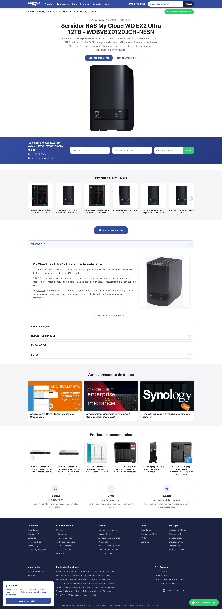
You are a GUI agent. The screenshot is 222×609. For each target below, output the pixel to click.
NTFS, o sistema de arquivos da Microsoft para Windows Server (85, 583)
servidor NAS (76, 269)
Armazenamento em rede (109, 538)
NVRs (143, 538)
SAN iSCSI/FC (34, 545)
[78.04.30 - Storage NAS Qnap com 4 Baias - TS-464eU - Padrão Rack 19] (40, 452)
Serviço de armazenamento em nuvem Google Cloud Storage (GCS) (87, 587)
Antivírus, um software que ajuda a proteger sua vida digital (83, 579)
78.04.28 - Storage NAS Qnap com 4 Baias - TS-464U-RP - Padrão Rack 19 (69, 471)
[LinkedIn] (157, 590)
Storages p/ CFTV (149, 534)
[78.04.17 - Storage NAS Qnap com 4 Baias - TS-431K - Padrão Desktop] (96, 452)
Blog (74, 4)
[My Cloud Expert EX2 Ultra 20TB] (181, 195)
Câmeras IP (146, 542)
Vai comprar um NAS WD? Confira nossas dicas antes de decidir (85, 571)
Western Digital (97, 20)
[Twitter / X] (183, 590)
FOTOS (35, 354)
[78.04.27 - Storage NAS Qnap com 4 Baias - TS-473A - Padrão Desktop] (125, 452)
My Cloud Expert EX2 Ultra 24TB (125, 211)
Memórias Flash (35, 542)
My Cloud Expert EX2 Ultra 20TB (181, 211)
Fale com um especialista (179, 11)
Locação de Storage (178, 530)
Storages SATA (176, 542)
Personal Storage (64, 538)
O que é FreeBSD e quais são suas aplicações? (77, 595)
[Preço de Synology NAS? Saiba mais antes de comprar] (167, 396)
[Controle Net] (34, 4)
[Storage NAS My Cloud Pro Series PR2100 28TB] (96, 195)
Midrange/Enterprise (37, 549)
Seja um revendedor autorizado (169, 579)
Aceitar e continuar (28, 601)
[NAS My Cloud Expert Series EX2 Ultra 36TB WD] (68, 195)
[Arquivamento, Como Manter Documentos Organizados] (55, 396)
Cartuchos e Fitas (106, 553)
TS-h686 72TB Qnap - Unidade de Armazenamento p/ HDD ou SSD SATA (181, 471)
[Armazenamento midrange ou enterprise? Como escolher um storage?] (111, 396)
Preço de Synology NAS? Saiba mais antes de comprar (166, 415)
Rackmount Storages (65, 542)
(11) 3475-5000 (55, 500)
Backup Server (105, 534)
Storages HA (33, 534)
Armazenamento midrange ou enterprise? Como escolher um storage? (108, 415)
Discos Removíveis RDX (109, 545)
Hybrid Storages (63, 549)
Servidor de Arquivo (107, 530)
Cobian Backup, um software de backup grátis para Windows (83, 591)
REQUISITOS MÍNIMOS (43, 336)
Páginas (31, 575)
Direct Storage (175, 538)
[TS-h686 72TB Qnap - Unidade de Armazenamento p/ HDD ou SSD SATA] (181, 452)
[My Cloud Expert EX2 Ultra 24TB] (125, 195)
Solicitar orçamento (99, 58)
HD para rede (62, 534)
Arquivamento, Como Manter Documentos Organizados (52, 415)
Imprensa (84, 4)
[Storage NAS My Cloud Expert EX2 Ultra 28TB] (153, 195)
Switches (32, 538)
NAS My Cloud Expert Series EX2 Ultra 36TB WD (68, 211)
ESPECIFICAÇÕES (41, 326)
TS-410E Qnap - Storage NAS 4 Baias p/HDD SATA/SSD (153, 469)
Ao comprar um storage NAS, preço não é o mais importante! (83, 575)
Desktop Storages (64, 545)
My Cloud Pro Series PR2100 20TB (40, 211)
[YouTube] (170, 590)
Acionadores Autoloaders (109, 549)
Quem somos (161, 575)
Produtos (49, 4)
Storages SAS (175, 545)
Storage (59, 530)
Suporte (97, 4)
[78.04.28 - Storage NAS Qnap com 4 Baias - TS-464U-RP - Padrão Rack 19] (68, 452)
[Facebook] (176, 590)
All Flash (60, 553)
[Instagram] (163, 590)
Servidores (33, 530)
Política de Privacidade (165, 583)
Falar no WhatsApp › (126, 58)
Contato (109, 4)
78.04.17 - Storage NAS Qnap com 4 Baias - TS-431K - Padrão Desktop (97, 469)
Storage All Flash (176, 549)
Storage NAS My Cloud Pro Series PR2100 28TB (96, 211)
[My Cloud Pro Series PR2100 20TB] (40, 195)
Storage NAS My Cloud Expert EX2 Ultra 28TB (153, 211)
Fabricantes (63, 4)
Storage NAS (175, 534)
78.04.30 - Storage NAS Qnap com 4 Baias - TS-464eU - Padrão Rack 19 (40, 469)
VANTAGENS (38, 244)
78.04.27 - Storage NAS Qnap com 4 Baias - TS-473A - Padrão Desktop (125, 469)
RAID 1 (40, 290)
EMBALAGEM (38, 345)
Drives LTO (103, 542)
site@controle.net (111, 500)
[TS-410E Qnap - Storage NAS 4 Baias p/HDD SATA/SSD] (153, 452)
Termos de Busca (36, 571)
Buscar (188, 4)
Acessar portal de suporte (167, 500)
